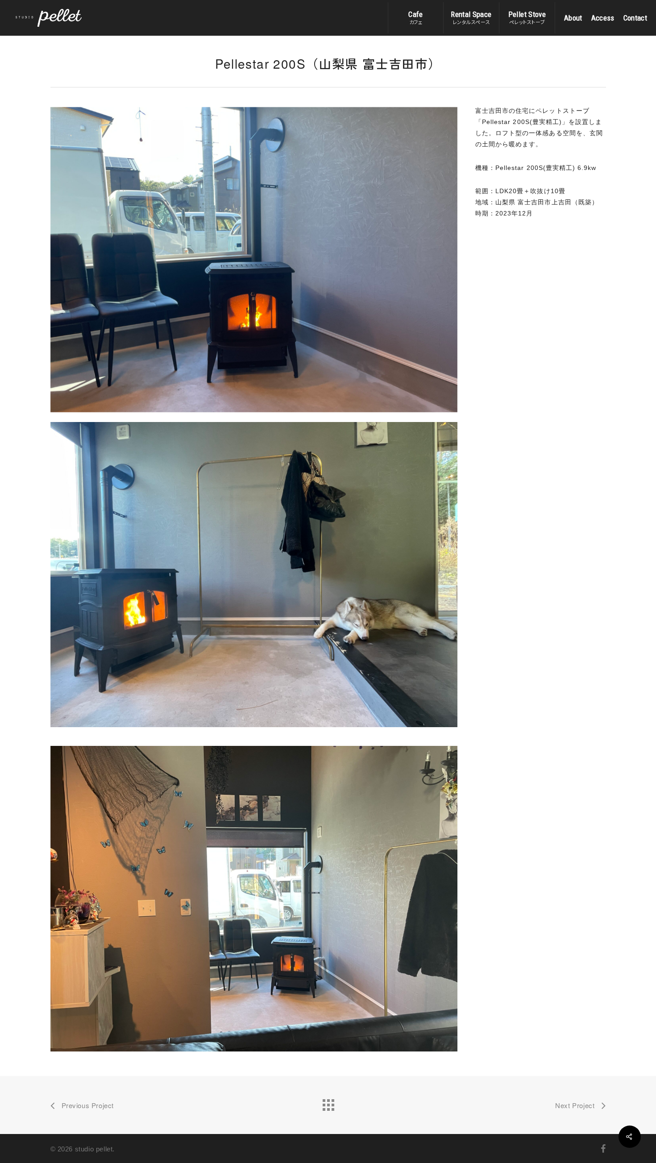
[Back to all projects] (328, 1103)
